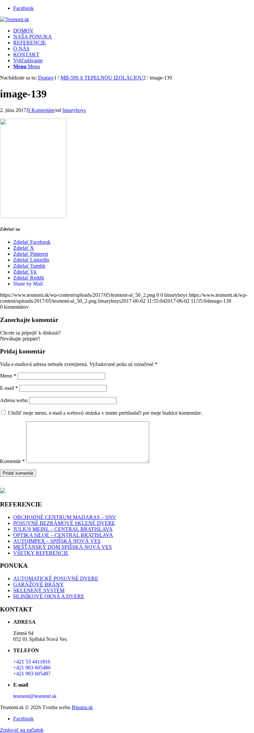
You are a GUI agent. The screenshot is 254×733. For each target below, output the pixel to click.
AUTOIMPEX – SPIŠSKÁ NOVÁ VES (57, 541)
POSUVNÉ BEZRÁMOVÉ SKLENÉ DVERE (64, 523)
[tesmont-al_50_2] (14, 19)
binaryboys (74, 110)
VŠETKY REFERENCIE (40, 553)
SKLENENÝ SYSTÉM (38, 590)
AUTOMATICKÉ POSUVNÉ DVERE (55, 578)
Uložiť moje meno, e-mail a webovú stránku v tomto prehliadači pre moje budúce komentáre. (105, 413)
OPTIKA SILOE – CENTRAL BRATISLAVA (63, 535)
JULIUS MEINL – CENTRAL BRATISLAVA (63, 529)
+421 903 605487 (32, 673)
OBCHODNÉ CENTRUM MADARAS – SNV (64, 517)
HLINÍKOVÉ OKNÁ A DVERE (48, 596)
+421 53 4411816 (31, 661)
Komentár (12, 461)
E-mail (9, 388)
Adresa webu (14, 400)
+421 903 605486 (32, 667)
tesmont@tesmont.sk (35, 696)
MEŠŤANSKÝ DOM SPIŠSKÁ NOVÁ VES (62, 547)
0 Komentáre (41, 110)
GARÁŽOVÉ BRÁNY (38, 584)
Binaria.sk (82, 707)
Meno (8, 376)
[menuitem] (133, 31)
